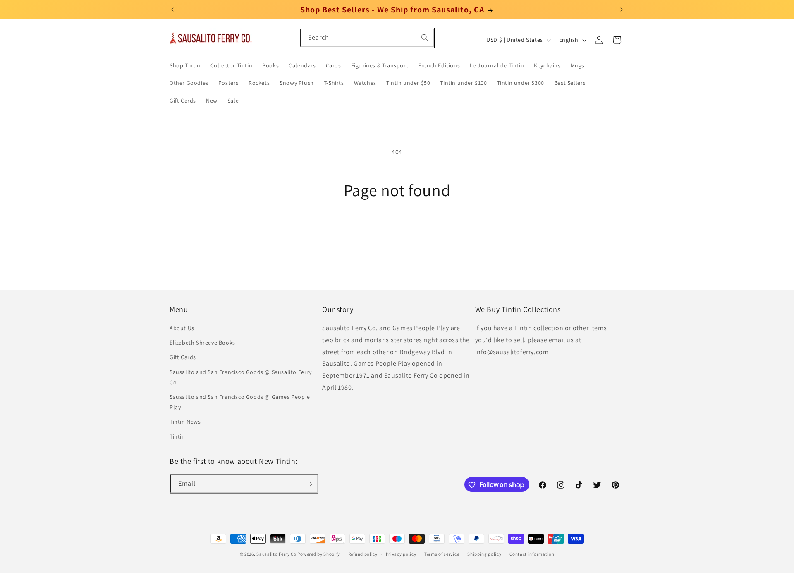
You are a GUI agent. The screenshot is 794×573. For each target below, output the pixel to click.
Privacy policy (401, 553)
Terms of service (441, 553)
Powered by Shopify (318, 554)
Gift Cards (183, 357)
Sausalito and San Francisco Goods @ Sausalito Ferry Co (241, 377)
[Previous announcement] (172, 9)
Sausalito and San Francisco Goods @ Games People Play (240, 402)
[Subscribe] (309, 484)
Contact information (531, 553)
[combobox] (367, 38)
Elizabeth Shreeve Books (202, 343)
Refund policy (363, 553)
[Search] (425, 38)
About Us (182, 328)
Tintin (177, 436)
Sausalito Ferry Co (276, 554)
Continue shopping (397, 231)
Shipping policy (484, 553)
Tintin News (185, 422)
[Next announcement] (621, 9)
